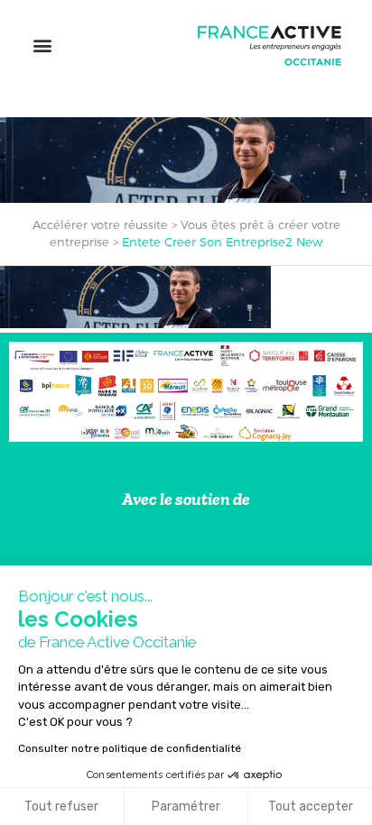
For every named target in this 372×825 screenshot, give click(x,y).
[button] (42, 45)
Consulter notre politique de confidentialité (129, 748)
